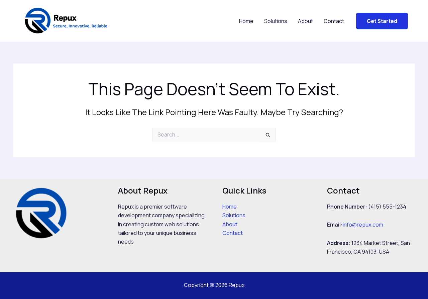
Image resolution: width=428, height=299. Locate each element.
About (305, 21)
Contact (334, 21)
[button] (382, 21)
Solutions (275, 21)
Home (246, 21)
